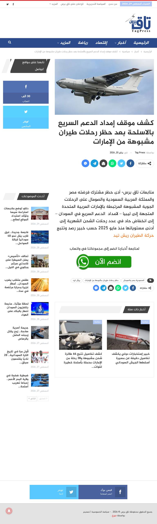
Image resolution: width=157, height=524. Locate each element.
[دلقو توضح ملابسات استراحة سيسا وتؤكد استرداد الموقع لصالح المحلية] (40, 213)
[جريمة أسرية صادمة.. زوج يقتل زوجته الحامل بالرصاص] (40, 332)
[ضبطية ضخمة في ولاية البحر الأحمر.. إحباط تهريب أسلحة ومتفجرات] (40, 380)
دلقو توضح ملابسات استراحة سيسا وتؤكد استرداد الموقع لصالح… (16, 214)
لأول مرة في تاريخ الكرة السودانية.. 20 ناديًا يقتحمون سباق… (16, 357)
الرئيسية (141, 43)
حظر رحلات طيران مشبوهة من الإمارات (102, 280)
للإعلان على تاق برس (72, 4)
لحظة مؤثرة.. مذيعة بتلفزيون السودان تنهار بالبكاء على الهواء (16, 309)
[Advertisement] (54, 22)
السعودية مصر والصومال (133, 280)
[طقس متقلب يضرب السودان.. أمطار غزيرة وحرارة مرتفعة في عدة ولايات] (40, 284)
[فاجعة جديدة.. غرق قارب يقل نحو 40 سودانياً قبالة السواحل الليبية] (40, 237)
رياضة (83, 43)
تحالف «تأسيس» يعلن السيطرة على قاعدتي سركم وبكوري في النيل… (16, 262)
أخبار (122, 43)
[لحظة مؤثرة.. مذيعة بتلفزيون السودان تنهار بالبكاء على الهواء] (40, 308)
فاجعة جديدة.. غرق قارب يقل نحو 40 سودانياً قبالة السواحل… (16, 238)
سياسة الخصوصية (100, 512)
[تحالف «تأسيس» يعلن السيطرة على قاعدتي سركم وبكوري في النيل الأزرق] (40, 261)
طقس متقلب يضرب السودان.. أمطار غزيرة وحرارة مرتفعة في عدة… (16, 285)
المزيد (54, 4)
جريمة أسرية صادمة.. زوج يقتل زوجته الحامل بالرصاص (17, 333)
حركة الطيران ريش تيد (133, 235)
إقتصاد (101, 43)
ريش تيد (76, 280)
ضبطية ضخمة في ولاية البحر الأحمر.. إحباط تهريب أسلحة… (17, 381)
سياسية (145, 322)
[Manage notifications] (9, 511)
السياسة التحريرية (95, 4)
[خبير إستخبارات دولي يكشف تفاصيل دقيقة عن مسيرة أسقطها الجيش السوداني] (128, 335)
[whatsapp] (104, 257)
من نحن (113, 4)
